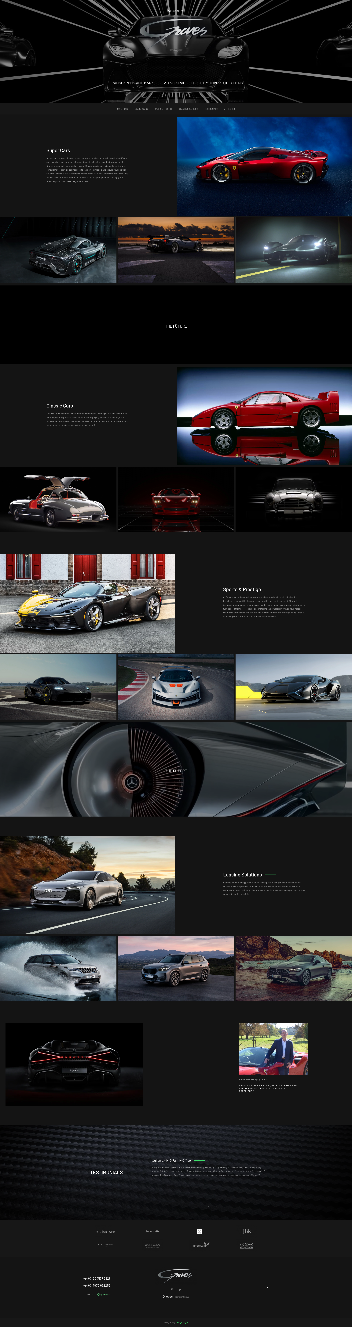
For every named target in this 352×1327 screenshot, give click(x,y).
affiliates (229, 108)
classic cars (141, 108)
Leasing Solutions (188, 108)
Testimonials (211, 108)
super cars (122, 108)
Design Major (182, 1322)
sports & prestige (164, 108)
